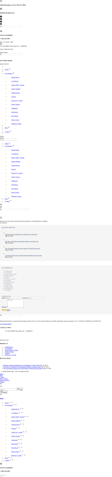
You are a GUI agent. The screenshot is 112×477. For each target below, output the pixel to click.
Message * (5, 307)
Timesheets (8, 290)
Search (2, 136)
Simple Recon (8, 271)
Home (1, 374)
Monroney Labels (9, 282)
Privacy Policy (4, 378)
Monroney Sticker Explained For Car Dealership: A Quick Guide (21, 234)
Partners (2, 382)
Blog (1, 375)
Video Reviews (9, 288)
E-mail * (25, 298)
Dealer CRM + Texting (11, 274)
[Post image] (7, 233)
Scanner (7, 277)
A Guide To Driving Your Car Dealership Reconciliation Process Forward (23, 255)
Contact (2, 377)
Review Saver (8, 285)
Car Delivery (8, 272)
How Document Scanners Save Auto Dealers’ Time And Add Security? (22, 248)
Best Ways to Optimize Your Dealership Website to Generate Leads (21, 241)
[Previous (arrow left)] (0, 476)
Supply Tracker (9, 286)
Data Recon (8, 280)
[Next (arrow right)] (2, 476)
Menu (2, 398)
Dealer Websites (9, 275)
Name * (4, 298)
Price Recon (8, 283)
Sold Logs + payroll (10, 279)
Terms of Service (4, 380)
